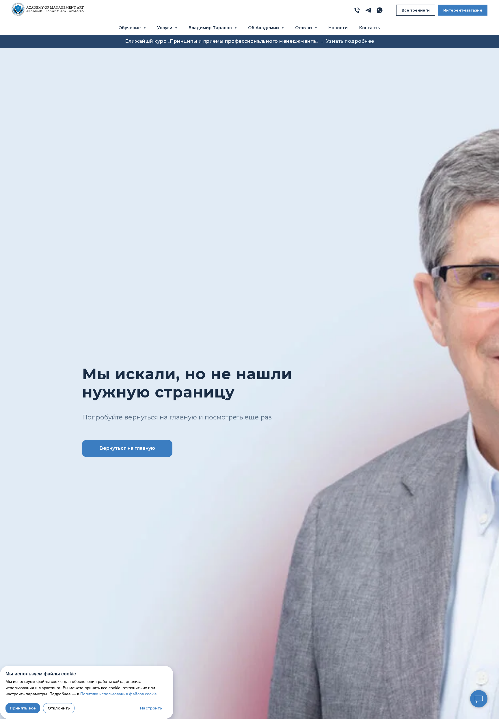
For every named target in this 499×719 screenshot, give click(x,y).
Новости (338, 27)
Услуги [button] (165, 27)
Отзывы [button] (304, 27)
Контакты (370, 27)
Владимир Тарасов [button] (211, 27)
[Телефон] (357, 10)
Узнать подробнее (350, 41)
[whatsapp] (379, 10)
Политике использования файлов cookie (118, 694)
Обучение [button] (130, 27)
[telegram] (368, 10)
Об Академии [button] (264, 27)
